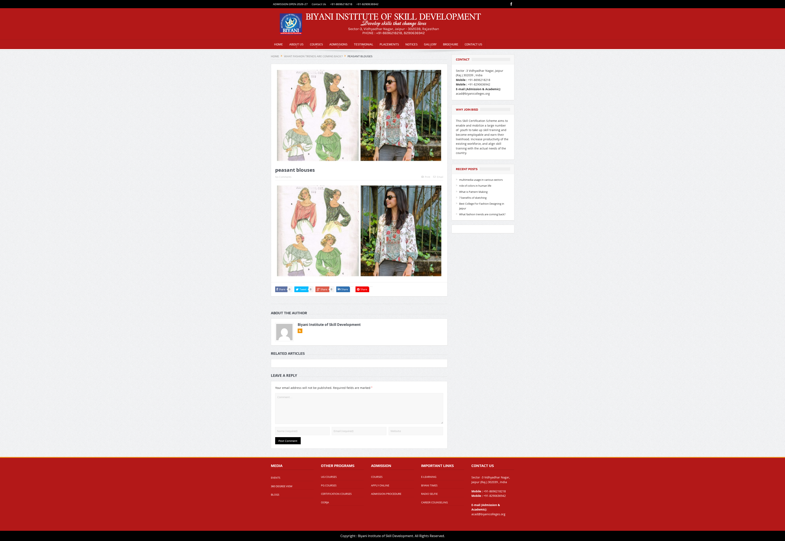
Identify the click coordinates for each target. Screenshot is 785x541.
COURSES (316, 44)
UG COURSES (329, 477)
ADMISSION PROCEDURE (386, 494)
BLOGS (275, 494)
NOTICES (411, 44)
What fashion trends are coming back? (482, 214)
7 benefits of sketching (473, 198)
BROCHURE (450, 44)
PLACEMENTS (389, 44)
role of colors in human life (475, 185)
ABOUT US (296, 44)
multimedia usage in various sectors (481, 180)
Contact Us (319, 4)
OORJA (325, 502)
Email (440, 176)
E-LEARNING (428, 477)
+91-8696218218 (341, 4)
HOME (278, 44)
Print (427, 176)
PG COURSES (328, 485)
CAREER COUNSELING (434, 502)
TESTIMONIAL (363, 44)
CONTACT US (473, 44)
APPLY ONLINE (380, 485)
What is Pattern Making (473, 192)
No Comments (283, 176)
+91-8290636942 (367, 4)
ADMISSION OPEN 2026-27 (290, 4)
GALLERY (430, 44)
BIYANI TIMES (429, 485)
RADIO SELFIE (429, 494)
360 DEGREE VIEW (281, 486)
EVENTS (275, 477)
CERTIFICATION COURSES (336, 494)
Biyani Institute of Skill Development (329, 324)
